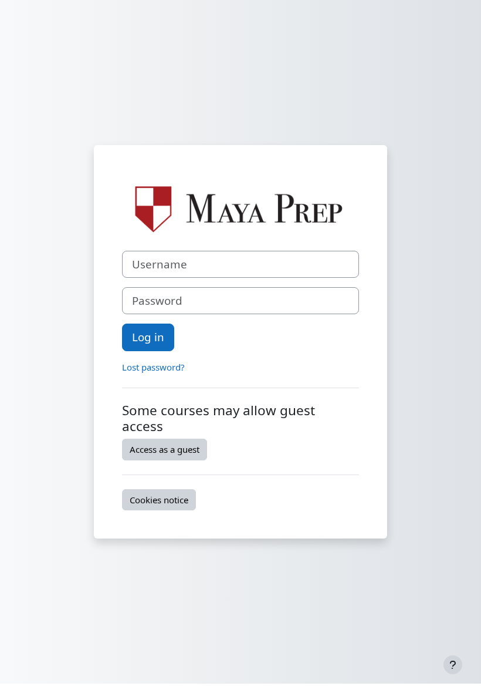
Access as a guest (164, 449)
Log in (148, 336)
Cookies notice (159, 500)
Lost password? (153, 367)
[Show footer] (452, 664)
